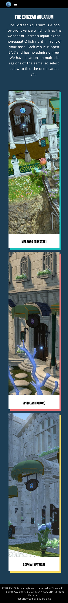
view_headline (15, 4)
